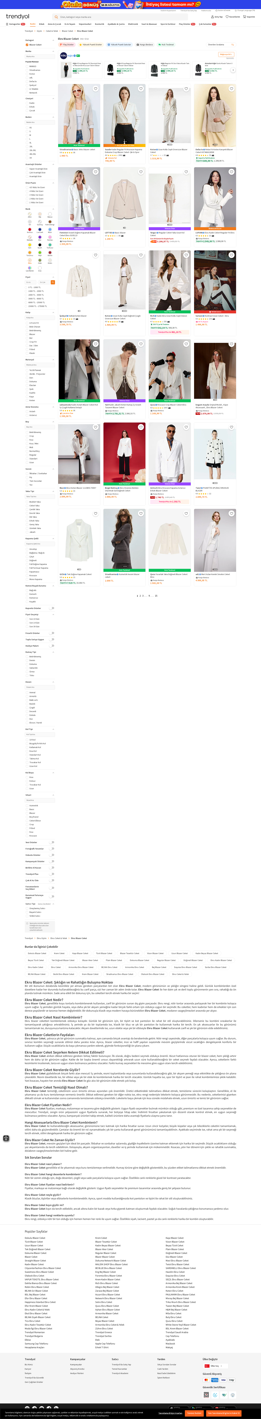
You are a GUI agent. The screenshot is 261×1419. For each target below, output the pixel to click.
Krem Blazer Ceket (90, 974)
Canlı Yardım (162, 1369)
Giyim (39, 31)
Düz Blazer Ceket (174, 1256)
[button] (233, 70)
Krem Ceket (59, 953)
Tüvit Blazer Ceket (104, 953)
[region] (130, 1413)
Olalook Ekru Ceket (34, 1275)
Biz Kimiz (29, 1364)
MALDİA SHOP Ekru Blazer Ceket (111, 1264)
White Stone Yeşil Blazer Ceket (181, 1324)
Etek (97, 1339)
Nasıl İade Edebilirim (166, 1373)
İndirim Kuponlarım (168, 10)
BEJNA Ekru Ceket (109, 967)
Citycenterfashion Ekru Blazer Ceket (43, 1268)
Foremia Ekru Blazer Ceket (108, 1275)
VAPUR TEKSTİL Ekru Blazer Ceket (42, 1279)
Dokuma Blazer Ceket (139, 960)
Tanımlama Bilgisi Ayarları (170, 1413)
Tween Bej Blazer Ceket (177, 1305)
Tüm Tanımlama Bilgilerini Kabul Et (224, 1413)
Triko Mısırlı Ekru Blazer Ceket (181, 1302)
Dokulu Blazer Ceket (37, 953)
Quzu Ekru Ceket (174, 1320)
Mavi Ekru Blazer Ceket (177, 1260)
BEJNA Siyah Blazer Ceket (37, 1317)
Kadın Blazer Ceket (34, 1264)
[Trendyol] (17, 17)
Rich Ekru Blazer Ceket (106, 1283)
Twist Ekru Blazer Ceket (177, 1264)
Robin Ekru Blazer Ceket (37, 1286)
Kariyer (28, 1369)
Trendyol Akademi (120, 1373)
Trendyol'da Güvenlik (34, 1377)
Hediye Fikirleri (77, 1373)
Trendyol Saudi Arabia (177, 1332)
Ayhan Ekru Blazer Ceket (107, 1309)
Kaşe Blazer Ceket (80, 953)
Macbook (170, 1343)
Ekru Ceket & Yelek (58, 938)
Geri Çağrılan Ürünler (34, 1382)
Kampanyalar (76, 1364)
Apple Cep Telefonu (105, 1343)
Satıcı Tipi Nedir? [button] (44, 904)
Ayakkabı (170, 1339)
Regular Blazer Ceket (166, 960)
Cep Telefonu (172, 1335)
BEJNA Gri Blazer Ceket (36, 1290)
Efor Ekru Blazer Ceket (36, 1298)
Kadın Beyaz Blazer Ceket (207, 953)
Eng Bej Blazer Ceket (105, 1271)
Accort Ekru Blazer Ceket (107, 1294)
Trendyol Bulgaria (34, 1335)
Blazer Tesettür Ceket (129, 953)
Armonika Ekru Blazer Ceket (81, 967)
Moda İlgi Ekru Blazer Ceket (38, 1328)
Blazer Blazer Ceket (105, 1256)
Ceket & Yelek (52, 31)
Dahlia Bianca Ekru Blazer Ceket (41, 1283)
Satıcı (115, 1359)
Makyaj (169, 1347)
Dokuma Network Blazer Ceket (110, 1260)
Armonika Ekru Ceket (134, 967)
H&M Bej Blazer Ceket (176, 1309)
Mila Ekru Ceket (173, 1313)
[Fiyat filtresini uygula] (53, 282)
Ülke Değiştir (210, 1359)
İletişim (28, 1373)
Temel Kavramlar (119, 1369)
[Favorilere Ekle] (96, 89)
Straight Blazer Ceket (35, 1260)
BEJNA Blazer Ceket (36, 974)
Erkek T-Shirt (101, 1347)
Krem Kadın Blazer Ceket (107, 1279)
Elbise (28, 1339)
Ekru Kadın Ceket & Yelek (37, 1309)
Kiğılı (70, 55)
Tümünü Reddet (194, 1413)
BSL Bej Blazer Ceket (35, 1294)
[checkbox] (30, 215)
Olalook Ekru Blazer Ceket (152, 974)
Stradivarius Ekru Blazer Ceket (119, 974)
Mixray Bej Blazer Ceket (177, 1298)
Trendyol (29, 31)
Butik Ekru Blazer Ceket (63, 974)
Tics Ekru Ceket (32, 1320)
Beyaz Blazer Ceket (104, 1320)
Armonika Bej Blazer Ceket (179, 1283)
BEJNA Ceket (101, 1317)
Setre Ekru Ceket (103, 1302)
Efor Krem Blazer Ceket (36, 1305)
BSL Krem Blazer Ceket (177, 1328)
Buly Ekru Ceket (173, 1317)
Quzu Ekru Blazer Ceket (107, 1305)
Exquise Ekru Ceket (175, 1275)
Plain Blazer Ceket (114, 960)
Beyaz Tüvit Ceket (36, 960)
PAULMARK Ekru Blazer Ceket (180, 1294)
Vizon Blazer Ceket (155, 953)
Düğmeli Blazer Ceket (193, 960)
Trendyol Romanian (35, 1332)
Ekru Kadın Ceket (35, 967)
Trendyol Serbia (103, 1335)
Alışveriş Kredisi (77, 1369)
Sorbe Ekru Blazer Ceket (215, 967)
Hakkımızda (206, 10)
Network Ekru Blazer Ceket (108, 1298)
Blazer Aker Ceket (90, 960)
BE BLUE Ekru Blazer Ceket (108, 1268)
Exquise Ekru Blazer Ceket (185, 967)
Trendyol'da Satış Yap (188, 10)
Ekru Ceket (56, 967)
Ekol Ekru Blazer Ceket (36, 1313)
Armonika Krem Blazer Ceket (180, 1286)
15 (156, 595)
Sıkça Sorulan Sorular (166, 1364)
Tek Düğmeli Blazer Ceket (63, 960)
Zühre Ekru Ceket (104, 1328)
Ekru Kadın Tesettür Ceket (38, 1324)
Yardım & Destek (224, 11)
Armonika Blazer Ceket (106, 1313)
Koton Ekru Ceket (174, 1290)
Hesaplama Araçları (34, 1347)
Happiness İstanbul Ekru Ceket (40, 1302)
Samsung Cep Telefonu (36, 1343)
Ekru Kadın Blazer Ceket (221, 960)
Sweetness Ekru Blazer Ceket (39, 1271)
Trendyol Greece (103, 1332)
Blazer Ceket (67, 31)
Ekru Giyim (42, 938)
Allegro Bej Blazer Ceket (107, 1286)
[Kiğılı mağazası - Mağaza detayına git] (63, 55)
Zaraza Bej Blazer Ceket (107, 1290)
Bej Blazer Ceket (159, 967)
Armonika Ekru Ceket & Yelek (109, 1324)
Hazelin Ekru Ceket (175, 1271)
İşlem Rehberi (163, 1377)
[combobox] (221, 44)
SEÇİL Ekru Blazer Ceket (178, 1279)
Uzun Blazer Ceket (179, 953)
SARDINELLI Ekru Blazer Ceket (181, 1268)
